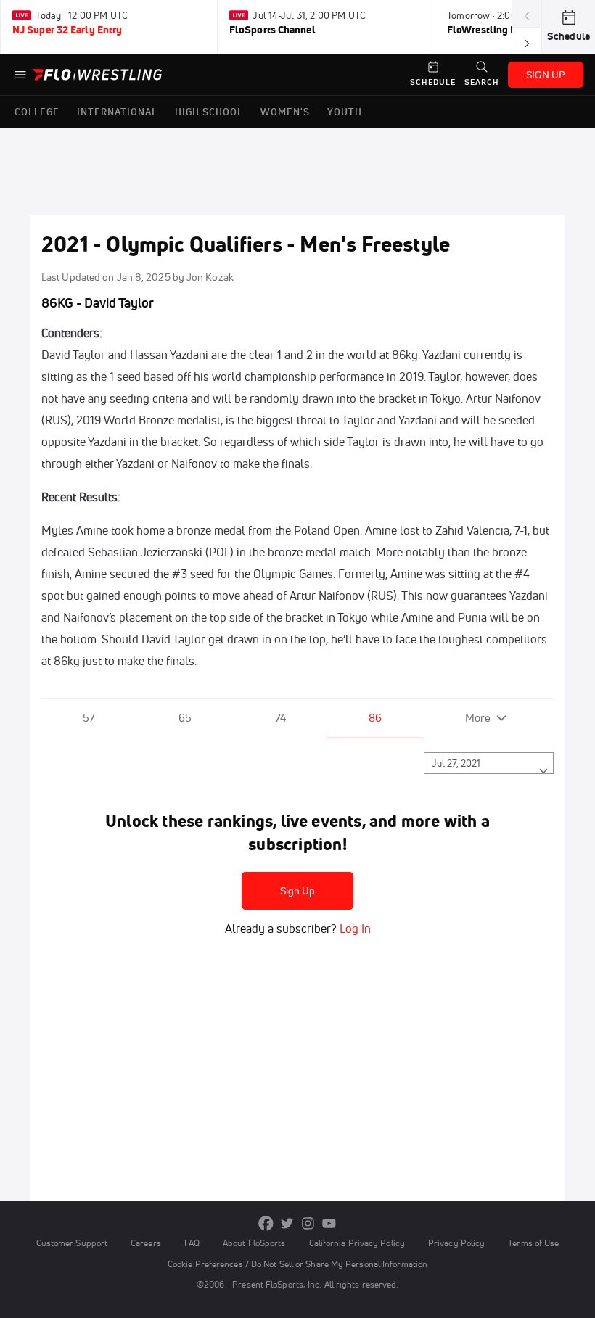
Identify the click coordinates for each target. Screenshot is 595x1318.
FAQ (192, 1242)
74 (280, 718)
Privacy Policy (456, 1242)
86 (375, 718)
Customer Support (72, 1242)
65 (185, 718)
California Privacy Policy (357, 1242)
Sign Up (298, 890)
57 (89, 718)
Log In (354, 928)
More (478, 718)
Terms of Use (533, 1242)
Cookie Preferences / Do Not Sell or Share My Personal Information (297, 1264)
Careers (146, 1242)
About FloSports (254, 1242)
